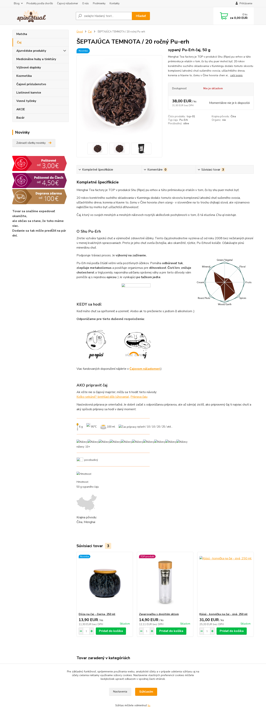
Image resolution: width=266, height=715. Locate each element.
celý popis (236, 75)
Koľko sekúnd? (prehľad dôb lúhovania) (103, 397)
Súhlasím (146, 692)
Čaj (19, 42)
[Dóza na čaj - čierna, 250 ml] (105, 582)
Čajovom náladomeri (144, 369)
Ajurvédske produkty (31, 51)
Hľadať (141, 16)
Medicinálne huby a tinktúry (36, 59)
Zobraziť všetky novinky (31, 143)
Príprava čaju (138, 397)
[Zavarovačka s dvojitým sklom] (165, 582)
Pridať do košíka (111, 631)
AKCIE (20, 109)
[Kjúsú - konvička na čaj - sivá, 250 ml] (225, 582)
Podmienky (99, 3)
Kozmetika (24, 76)
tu (149, 705)
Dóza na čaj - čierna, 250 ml (97, 614)
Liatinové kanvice (28, 93)
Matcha (21, 34)
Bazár (20, 118)
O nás (85, 3)
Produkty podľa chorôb (39, 3)
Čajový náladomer (67, 3)
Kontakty (115, 3)
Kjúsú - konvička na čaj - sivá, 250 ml (223, 614)
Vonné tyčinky (26, 101)
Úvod (80, 31)
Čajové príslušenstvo (31, 84)
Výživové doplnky (28, 67)
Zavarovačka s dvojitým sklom (159, 614)
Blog (16, 3)
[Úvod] (42, 16)
